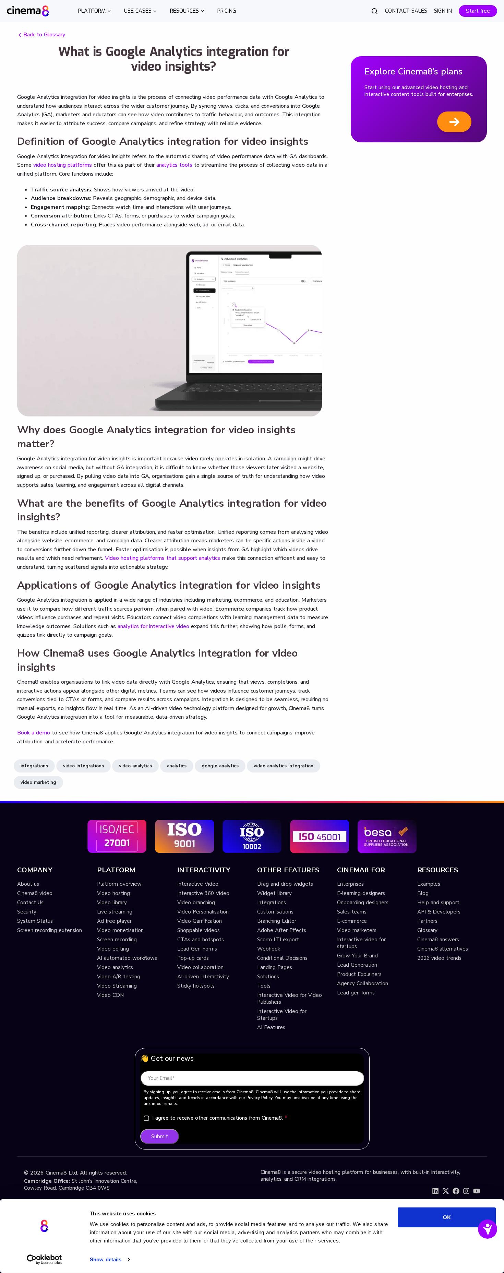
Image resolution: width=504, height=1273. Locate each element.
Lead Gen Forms (197, 948)
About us (28, 884)
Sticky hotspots (196, 985)
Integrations (271, 902)
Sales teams (352, 911)
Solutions (268, 976)
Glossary (427, 930)
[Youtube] (476, 1191)
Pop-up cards (193, 958)
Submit (159, 1136)
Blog (423, 893)
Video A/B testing (118, 976)
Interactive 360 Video (203, 893)
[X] (445, 1191)
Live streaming (114, 911)
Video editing (113, 948)
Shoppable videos (198, 930)
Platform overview (119, 884)
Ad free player (114, 921)
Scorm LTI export (278, 939)
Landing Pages (274, 967)
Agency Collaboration (362, 983)
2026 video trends (439, 958)
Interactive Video (197, 884)
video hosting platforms (62, 165)
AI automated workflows (127, 958)
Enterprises (350, 884)
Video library (112, 902)
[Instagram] (466, 1191)
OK (447, 1217)
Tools (264, 985)
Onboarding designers (362, 902)
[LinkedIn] (435, 1191)
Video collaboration (200, 967)
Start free (478, 11)
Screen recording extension (49, 930)
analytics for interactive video (153, 626)
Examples (428, 884)
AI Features (271, 1027)
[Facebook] (456, 1191)
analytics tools (174, 165)
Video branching (196, 902)
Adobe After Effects (281, 930)
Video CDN (110, 995)
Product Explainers (359, 974)
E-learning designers (361, 893)
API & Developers (438, 911)
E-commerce (352, 921)
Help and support (438, 902)
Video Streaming (117, 985)
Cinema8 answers (438, 939)
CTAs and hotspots (200, 939)
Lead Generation (357, 965)
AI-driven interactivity (203, 976)
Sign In (443, 10)
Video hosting (113, 893)
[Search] (374, 11)
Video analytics (115, 967)
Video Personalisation (203, 911)
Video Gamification (199, 921)
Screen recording (117, 939)
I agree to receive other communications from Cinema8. (219, 1118)
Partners (427, 921)
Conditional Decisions (282, 958)
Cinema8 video (34, 893)
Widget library (274, 893)
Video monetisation (120, 930)
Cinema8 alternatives (442, 948)
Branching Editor (276, 921)
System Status (35, 921)
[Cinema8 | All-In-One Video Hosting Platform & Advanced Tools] (28, 10)
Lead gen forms (356, 992)
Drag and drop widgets (285, 884)
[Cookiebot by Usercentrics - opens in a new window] (44, 1259)
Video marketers (356, 930)
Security (26, 911)
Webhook (268, 948)
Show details (105, 1259)
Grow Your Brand (357, 955)
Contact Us (30, 902)
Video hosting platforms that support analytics (162, 558)
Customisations (275, 911)
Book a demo (33, 732)
